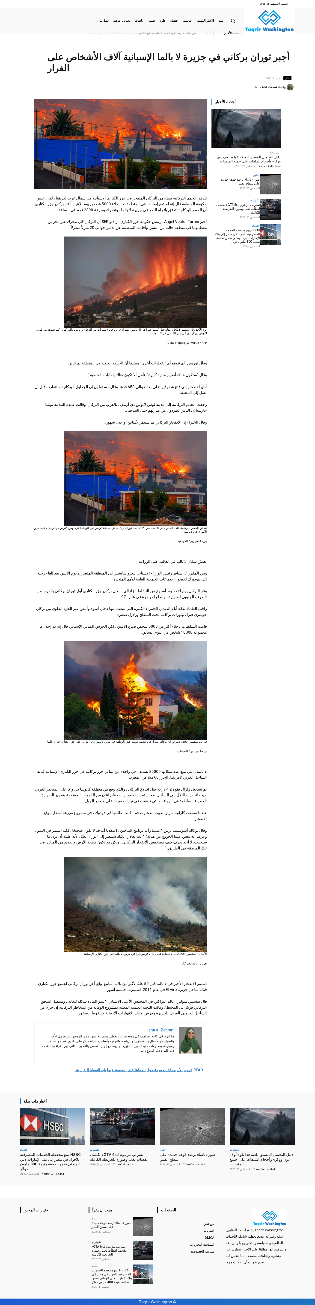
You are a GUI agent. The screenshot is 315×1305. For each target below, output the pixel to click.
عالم (287, 78)
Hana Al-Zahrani (265, 87)
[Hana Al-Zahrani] (291, 87)
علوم (256, 175)
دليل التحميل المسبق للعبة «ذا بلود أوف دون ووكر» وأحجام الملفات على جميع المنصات (249, 159)
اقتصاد (255, 225)
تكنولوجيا (274, 152)
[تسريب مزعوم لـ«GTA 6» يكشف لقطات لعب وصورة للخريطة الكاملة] (270, 209)
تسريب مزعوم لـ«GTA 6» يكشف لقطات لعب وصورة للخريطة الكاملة (238, 208)
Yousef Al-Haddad (270, 166)
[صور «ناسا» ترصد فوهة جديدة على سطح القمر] (270, 184)
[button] (233, 20)
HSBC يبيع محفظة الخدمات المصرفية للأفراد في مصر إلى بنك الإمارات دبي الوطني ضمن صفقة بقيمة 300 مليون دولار (124, 33)
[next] (210, 33)
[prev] (216, 33)
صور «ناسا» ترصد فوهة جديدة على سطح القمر (168, 33)
